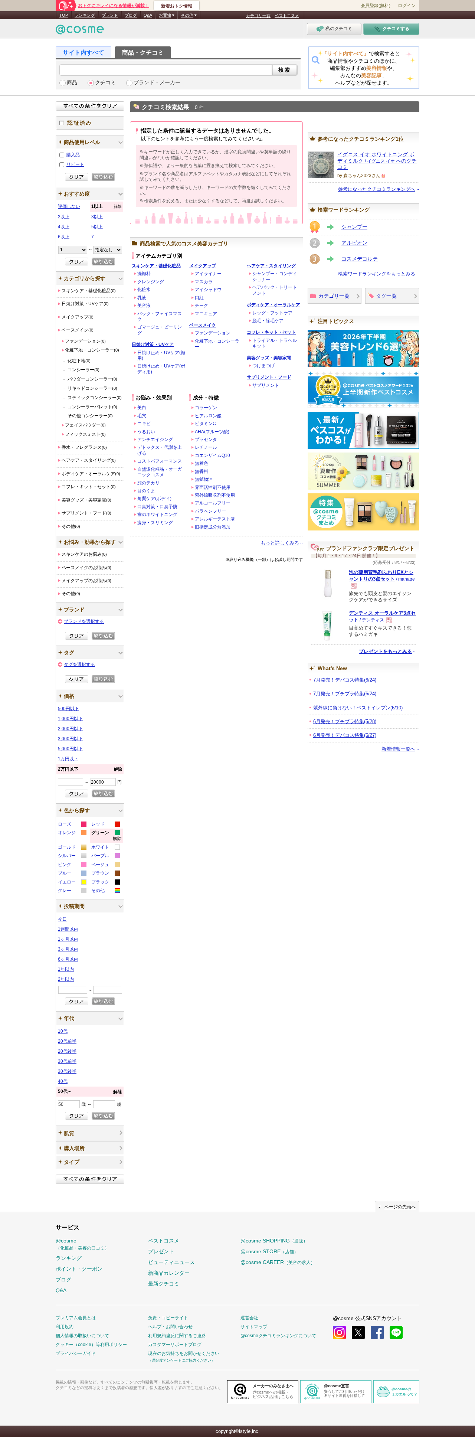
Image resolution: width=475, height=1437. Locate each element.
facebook (377, 1332)
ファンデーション (212, 333)
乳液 (141, 297)
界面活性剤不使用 (212, 487)
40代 (63, 1081)
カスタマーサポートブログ (175, 1344)
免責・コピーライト (168, 1317)
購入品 (73, 154)
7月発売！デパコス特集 (344, 680)
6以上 (63, 236)
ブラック (105, 882)
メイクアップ (202, 265)
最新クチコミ (163, 1284)
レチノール (206, 447)
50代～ (90, 1091)
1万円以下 (68, 758)
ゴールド (72, 848)
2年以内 (66, 979)
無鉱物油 (204, 479)
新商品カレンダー (169, 1273)
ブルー (72, 874)
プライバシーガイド (76, 1353)
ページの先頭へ (400, 1206)
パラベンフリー (210, 511)
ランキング (85, 15)
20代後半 (67, 1051)
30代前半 (67, 1061)
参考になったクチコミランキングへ (376, 189)
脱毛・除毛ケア (268, 320)
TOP (63, 15)
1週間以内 (68, 929)
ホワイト (105, 848)
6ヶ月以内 (68, 959)
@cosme (82, 1244)
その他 (105, 891)
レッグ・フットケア (272, 313)
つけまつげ (263, 365)
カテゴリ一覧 (258, 15)
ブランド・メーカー (157, 82)
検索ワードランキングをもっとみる (376, 274)
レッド (105, 825)
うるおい (146, 431)
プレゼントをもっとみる (385, 651)
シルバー (72, 856)
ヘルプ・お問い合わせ (170, 1326)
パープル (105, 856)
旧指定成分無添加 (212, 527)
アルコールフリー (212, 503)
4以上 (63, 226)
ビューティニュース (171, 1262)
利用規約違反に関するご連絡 (177, 1335)
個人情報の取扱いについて (82, 1335)
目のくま (146, 490)
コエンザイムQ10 (212, 455)
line (396, 1332)
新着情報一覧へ (398, 749)
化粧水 (144, 289)
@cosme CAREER (277, 1262)
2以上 (63, 216)
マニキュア (206, 313)
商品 (72, 82)
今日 (62, 919)
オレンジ (72, 833)
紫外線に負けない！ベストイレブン (358, 708)
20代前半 (67, 1041)
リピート (75, 164)
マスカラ (204, 281)
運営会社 (249, 1317)
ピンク (72, 865)
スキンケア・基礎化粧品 (156, 265)
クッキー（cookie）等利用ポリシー (91, 1344)
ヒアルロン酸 (208, 415)
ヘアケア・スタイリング (271, 265)
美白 (141, 407)
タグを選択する (79, 664)
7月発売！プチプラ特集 (344, 693)
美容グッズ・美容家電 (269, 357)
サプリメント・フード (269, 377)
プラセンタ (206, 439)
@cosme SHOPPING (274, 1241)
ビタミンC (205, 423)
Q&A (148, 15)
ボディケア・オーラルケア (273, 304)
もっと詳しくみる (280, 543)
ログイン (407, 5)
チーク (201, 305)
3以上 (97, 216)
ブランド (110, 15)
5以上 (97, 226)
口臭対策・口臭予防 (157, 506)
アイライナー (208, 273)
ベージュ (105, 865)
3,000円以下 (70, 738)
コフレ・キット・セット (271, 332)
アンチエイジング (155, 439)
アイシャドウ (208, 289)
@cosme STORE (269, 1251)
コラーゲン (206, 407)
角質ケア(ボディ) (154, 498)
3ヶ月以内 (68, 949)
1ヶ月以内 (68, 939)
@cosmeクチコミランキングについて (278, 1335)
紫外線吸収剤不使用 (215, 495)
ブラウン (105, 874)
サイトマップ (253, 1326)
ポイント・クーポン (79, 1269)
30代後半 (67, 1071)
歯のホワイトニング (157, 514)
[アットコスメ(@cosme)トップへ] (80, 31)
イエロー (72, 882)
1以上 (106, 206)
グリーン (106, 836)
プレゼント (161, 1251)
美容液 (144, 305)
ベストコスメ (287, 15)
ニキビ (144, 423)
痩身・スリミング (155, 522)
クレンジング (150, 281)
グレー (72, 891)
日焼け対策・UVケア (153, 344)
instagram (339, 1332)
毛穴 (141, 415)
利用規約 (64, 1326)
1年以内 (66, 969)
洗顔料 (144, 273)
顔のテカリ (148, 483)
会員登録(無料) (375, 5)
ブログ (131, 15)
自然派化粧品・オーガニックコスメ (159, 472)
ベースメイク (202, 325)
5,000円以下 (70, 748)
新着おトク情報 (176, 6)
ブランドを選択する (84, 621)
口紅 (199, 297)
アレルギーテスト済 (215, 519)
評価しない (69, 206)
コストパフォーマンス (159, 461)
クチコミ (105, 82)
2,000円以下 (70, 728)
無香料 (201, 471)
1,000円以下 (70, 718)
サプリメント (265, 385)
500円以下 (68, 708)
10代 (63, 1031)
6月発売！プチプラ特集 (344, 721)
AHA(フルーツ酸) (212, 431)
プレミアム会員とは (76, 1317)
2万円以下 (90, 769)
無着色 (201, 463)
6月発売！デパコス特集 (344, 735)
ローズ (72, 825)
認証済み (90, 123)
